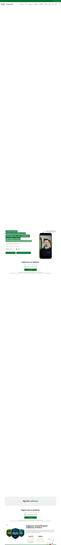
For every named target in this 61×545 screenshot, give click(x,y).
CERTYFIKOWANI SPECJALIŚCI (10, 4)
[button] (59, 4)
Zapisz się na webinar (10, 252)
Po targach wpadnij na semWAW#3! (23, 252)
